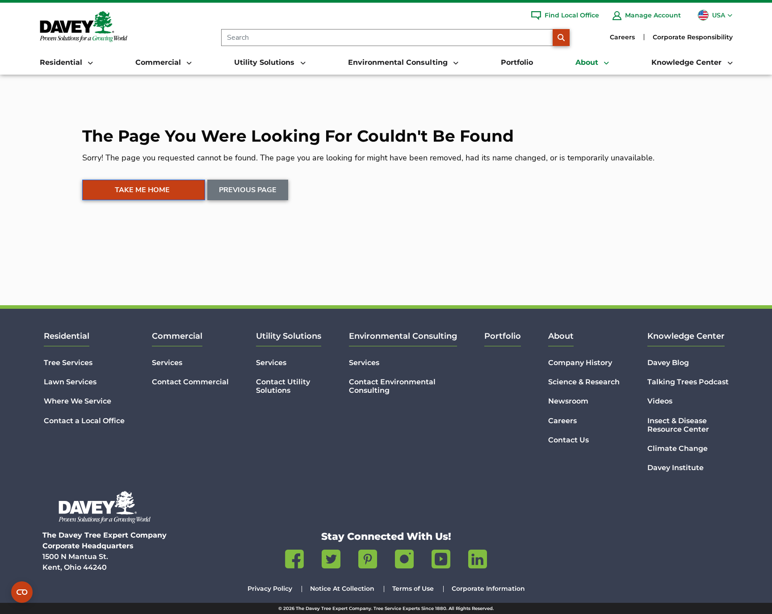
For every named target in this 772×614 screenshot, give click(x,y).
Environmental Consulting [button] (399, 62)
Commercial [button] (159, 62)
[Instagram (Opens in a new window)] (404, 561)
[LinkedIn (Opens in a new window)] (477, 561)
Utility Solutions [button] (265, 62)
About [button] (587, 62)
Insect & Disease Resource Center (678, 424)
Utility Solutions (288, 336)
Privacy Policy (270, 589)
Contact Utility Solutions (283, 386)
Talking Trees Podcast (688, 382)
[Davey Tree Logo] (104, 507)
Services (167, 362)
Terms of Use (413, 589)
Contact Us (568, 440)
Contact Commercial (190, 382)
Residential (66, 336)
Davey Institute (675, 467)
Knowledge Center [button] (687, 62)
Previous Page (248, 190)
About (561, 336)
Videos (659, 401)
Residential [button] (62, 62)
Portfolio (517, 62)
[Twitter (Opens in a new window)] (331, 561)
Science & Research (584, 382)
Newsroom (568, 401)
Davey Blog (668, 362)
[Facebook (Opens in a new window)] (294, 561)
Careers (622, 37)
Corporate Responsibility (693, 37)
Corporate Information (488, 589)
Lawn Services (70, 382)
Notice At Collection (342, 589)
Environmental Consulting (403, 336)
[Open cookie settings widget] (22, 592)
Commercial (177, 336)
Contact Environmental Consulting (392, 386)
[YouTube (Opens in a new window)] (441, 561)
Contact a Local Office (84, 420)
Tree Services (68, 362)
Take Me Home (142, 190)
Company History (580, 362)
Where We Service (77, 401)
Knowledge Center (686, 336)
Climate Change (677, 448)
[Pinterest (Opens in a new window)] (367, 561)
